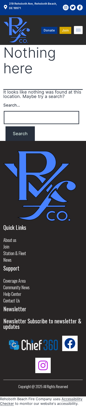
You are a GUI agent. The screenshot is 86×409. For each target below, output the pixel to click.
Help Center (12, 294)
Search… (11, 105)
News (7, 259)
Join (6, 246)
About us (9, 240)
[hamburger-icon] (78, 30)
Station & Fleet (14, 253)
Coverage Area (14, 280)
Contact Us (11, 300)
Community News (16, 287)
